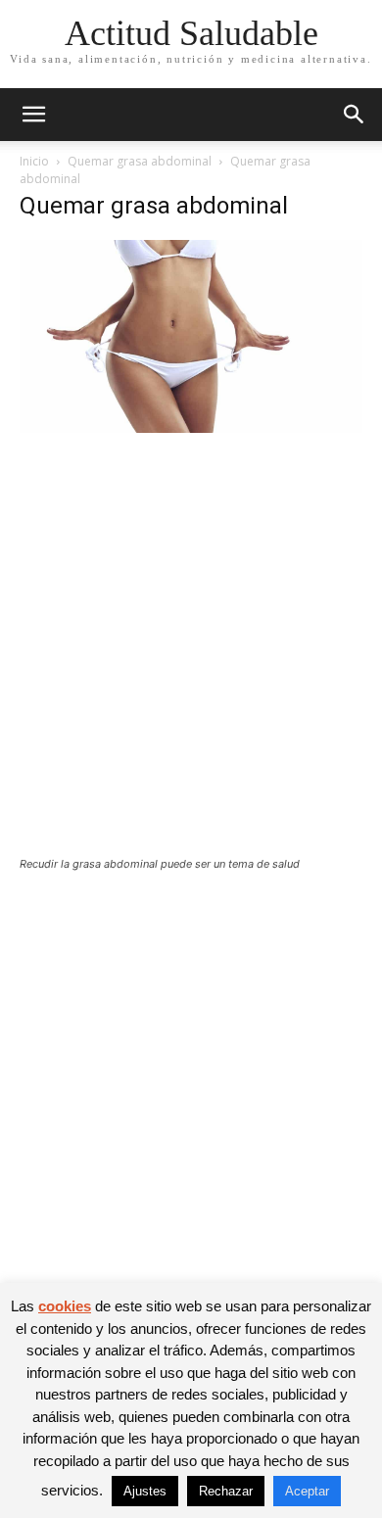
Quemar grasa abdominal (140, 161)
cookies (64, 1306)
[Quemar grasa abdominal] (191, 427)
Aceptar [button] (307, 1491)
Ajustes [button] (145, 1491)
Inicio (34, 161)
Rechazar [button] (226, 1491)
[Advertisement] (191, 657)
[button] (33, 114)
